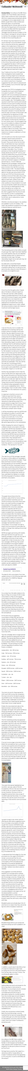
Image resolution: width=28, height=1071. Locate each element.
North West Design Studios (14, 1069)
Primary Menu (25, 7)
